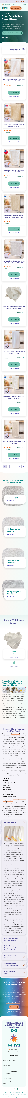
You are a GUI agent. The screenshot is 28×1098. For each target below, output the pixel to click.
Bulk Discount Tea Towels (9, 972)
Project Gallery (7, 1081)
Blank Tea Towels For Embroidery (10, 957)
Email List (5, 1063)
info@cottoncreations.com (14, 1052)
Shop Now (10, 500)
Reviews (5, 1083)
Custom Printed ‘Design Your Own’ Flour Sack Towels (10, 948)
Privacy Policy (5, 1094)
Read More (5, 37)
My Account (6, 4)
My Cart (15, 4)
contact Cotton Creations (13, 1003)
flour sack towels (15, 734)
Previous (11, 666)
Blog (4, 1058)
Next (16, 666)
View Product (13, 96)
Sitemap (13, 1094)
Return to (7, 14)
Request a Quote (13, 1011)
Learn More (19, 1)
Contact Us (13, 1007)
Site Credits (8, 1092)
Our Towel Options (10, 822)
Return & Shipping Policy (9, 1060)
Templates (6, 1076)
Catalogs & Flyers (8, 1073)
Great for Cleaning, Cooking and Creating (11, 964)
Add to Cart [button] (13, 92)
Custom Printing (7, 1078)
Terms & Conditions (21, 1094)
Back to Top (13, 1089)
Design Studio (15, 8)
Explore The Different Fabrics (11, 33)
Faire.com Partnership (17, 1092)
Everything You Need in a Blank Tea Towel (11, 939)
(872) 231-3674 (15, 1050)
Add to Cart (13, 319)
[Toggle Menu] (24, 8)
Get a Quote (6, 1065)
